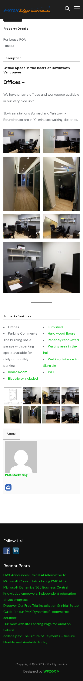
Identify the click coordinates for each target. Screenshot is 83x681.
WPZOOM (51, 671)
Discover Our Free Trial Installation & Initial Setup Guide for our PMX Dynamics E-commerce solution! (41, 611)
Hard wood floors (61, 333)
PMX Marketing (16, 475)
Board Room (17, 372)
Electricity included (23, 378)
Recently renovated (63, 340)
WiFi (51, 372)
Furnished (55, 327)
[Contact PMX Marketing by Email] (8, 487)
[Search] (67, 8)
